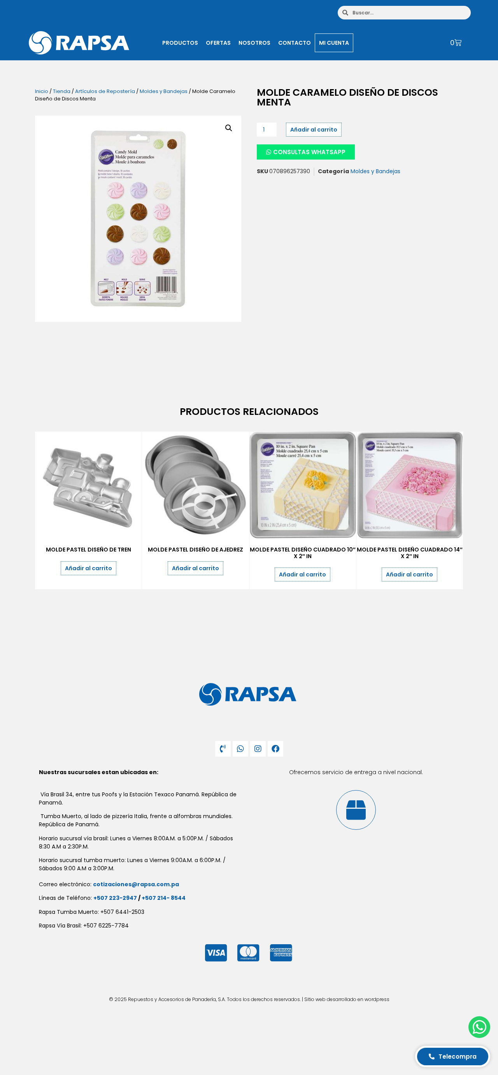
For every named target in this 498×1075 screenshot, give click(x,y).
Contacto (294, 43)
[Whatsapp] (240, 749)
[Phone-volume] (223, 749)
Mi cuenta (334, 43)
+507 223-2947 (115, 898)
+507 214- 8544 (164, 898)
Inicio (41, 91)
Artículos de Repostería (105, 91)
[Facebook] (275, 749)
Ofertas (218, 43)
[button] (229, 128)
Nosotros (254, 43)
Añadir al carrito (313, 129)
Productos (180, 43)
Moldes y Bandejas (164, 91)
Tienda (61, 91)
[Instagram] (258, 749)
